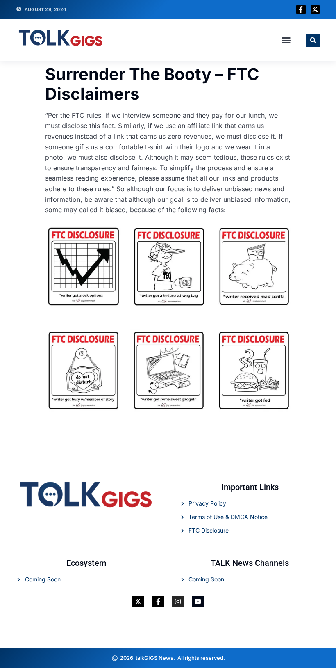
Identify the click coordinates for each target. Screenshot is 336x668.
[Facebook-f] (300, 9)
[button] (286, 40)
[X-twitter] (315, 9)
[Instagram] (178, 602)
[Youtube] (198, 602)
